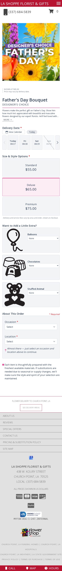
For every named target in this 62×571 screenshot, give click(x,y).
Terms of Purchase (32, 559)
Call (11, 568)
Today (32, 132)
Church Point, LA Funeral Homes (20, 544)
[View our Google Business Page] (31, 459)
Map (32, 568)
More (6, 119)
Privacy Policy (10, 559)
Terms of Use (52, 559)
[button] (53, 12)
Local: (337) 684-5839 (31, 482)
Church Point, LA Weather (15, 554)
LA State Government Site (47, 554)
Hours (53, 568)
